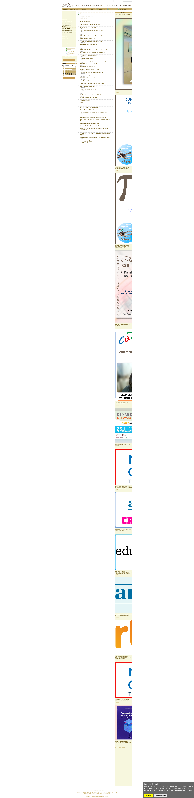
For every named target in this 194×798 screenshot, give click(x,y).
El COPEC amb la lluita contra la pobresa (89, 77)
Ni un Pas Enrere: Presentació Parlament (89, 107)
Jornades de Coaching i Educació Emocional (90, 105)
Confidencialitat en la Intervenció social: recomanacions (93, 47)
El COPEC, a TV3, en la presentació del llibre (95, 137)
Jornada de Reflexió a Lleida (86, 58)
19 (67, 73)
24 (63, 74)
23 (75, 73)
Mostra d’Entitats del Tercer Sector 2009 (89, 123)
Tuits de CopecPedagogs (120, 747)
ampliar (117, 15)
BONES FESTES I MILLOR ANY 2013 (88, 86)
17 (63, 73)
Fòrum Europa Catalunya (86, 80)
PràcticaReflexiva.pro (85, 100)
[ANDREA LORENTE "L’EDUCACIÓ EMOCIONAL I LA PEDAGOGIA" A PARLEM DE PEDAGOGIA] (123, 208)
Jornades (64, 36)
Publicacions (65, 38)
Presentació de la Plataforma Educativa (91, 92)
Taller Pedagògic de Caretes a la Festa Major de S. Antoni (93, 35)
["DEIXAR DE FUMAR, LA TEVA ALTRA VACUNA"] (123, 425)
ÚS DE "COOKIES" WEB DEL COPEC (88, 27)
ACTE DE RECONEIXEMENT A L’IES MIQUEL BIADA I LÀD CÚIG (95, 131)
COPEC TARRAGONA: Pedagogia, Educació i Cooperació (93, 49)
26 (67, 74)
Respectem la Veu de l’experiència (88, 66)
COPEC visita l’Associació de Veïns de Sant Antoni (92, 83)
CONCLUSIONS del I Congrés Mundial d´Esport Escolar (93, 117)
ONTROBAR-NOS (65, 9)
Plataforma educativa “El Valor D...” (88, 89)
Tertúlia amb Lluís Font (85, 102)
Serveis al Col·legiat (67, 30)
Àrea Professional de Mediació (67, 26)
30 (75, 74)
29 (73, 74)
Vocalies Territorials (67, 23)
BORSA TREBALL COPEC (92, 9)
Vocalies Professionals (67, 21)
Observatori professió (67, 32)
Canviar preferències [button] (160, 795)
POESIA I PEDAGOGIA (85, 33)
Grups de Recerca (66, 28)
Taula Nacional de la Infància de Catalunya (90, 24)
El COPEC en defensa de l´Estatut (88, 115)
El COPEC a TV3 (84, 142)
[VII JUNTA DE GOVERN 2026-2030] (123, 54)
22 (73, 73)
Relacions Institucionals (67, 42)
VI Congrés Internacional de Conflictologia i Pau (91, 72)
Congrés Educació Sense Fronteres (88, 55)
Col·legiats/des (65, 17)
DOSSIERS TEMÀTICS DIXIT (86, 16)
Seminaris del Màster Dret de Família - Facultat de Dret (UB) (94, 125)
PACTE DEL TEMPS (84, 19)
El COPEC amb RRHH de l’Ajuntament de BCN (91, 41)
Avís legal (102, 790)
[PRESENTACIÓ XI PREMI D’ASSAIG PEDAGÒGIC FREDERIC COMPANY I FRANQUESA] (123, 287)
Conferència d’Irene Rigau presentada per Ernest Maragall (93, 61)
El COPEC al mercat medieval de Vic (88, 44)
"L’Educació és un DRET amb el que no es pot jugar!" (92, 52)
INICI (79, 12)
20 (69, 73)
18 (65, 73)
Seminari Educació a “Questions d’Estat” (89, 69)
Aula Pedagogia (65, 34)
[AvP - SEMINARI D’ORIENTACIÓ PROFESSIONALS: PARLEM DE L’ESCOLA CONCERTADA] (123, 365)
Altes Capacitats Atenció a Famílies (74, 9)
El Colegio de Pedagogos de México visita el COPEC (92, 75)
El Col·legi (64, 15)
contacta (90, 790)
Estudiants (64, 19)
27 (69, 74)
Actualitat (64, 40)
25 (65, 74)
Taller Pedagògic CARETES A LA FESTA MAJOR (91, 30)
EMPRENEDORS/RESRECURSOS (83, 9)
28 (71, 74)
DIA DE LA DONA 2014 (85, 21)
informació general (96, 790)
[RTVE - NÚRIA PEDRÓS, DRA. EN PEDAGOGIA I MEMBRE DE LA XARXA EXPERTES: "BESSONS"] (123, 637)
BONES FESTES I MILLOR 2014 (87, 38)
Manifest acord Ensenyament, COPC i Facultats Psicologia (93, 112)
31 (63, 75)
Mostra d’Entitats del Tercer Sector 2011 (89, 109)
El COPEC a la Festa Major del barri (88, 97)
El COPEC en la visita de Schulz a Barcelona (90, 63)
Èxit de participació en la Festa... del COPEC (90, 94)
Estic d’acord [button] (149, 795)
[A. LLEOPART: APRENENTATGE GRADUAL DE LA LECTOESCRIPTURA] (123, 722)
